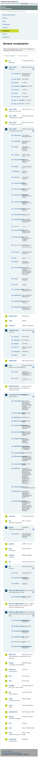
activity (16, 371)
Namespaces (5, 37)
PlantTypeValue (18, 487)
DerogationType (18, 626)
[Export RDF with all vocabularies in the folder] (33, 69)
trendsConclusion (18, 289)
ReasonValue (17, 491)
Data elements (6, 24)
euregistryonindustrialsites (15, 394)
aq (10, 60)
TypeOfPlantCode (18, 637)
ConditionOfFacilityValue (18, 425)
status (15, 355)
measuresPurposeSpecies (18, 202)
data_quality (17, 79)
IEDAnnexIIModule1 (15, 590)
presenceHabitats (18, 230)
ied (10, 566)
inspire (11, 663)
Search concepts (23, 55)
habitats (16, 166)
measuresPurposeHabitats (18, 195)
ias (10, 562)
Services (4, 34)
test (10, 723)
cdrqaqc (16, 147)
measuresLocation (18, 189)
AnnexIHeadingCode (18, 597)
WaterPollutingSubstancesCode (18, 646)
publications (13, 712)
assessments (17, 135)
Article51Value (18, 401)
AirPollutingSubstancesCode (18, 620)
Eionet (9, 11)
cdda (10, 321)
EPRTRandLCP (14, 386)
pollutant (16, 583)
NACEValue (17, 468)
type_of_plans (18, 103)
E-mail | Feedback (7, 751)
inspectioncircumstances (18, 577)
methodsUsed (18, 214)
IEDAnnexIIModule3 (15, 603)
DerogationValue (18, 438)
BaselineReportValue (18, 413)
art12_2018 (12, 109)
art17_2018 (12, 129)
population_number (18, 86)
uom (10, 728)
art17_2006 (12, 116)
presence (16, 89)
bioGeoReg (17, 141)
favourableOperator (18, 159)
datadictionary (14, 330)
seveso (11, 716)
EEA (10, 2)
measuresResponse (18, 208)
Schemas (4, 27)
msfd (10, 699)
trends (15, 284)
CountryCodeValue (18, 432)
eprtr (10, 365)
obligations (17, 351)
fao (10, 521)
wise (10, 732)
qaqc (15, 258)
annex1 (16, 573)
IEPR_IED (12, 654)
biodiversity (13, 316)
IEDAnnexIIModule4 (15, 612)
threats (16, 278)
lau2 (10, 681)
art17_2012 (12, 122)
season (16, 93)
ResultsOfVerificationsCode (18, 631)
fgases (11, 527)
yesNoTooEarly (18, 301)
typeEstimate (17, 295)
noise (11, 705)
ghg (10, 548)
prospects (16, 252)
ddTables (16, 343)
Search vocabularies (10, 55)
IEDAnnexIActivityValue (18, 456)
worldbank (12, 739)
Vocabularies (6, 31)
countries (16, 154)
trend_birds (17, 96)
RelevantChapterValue (18, 501)
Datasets (4, 18)
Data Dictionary (15, 11)
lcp (10, 692)
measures (16, 177)
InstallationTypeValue (18, 464)
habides (11, 555)
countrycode (17, 73)
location (16, 82)
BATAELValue (17, 417)
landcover (12, 669)
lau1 (10, 676)
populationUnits (18, 219)
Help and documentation (8, 15)
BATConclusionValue (18, 421)
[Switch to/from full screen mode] (27, 4)
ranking (16, 261)
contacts (16, 336)
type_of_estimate (18, 100)
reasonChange (18, 267)
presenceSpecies (18, 237)
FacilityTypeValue (18, 453)
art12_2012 (12, 67)
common (12, 325)
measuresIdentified (18, 183)
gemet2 (11, 544)
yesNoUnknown (18, 307)
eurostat (12, 516)
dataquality (13, 360)
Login (24, 4)
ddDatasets (17, 340)
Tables (4, 21)
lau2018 (11, 685)
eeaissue (16, 347)
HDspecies (17, 171)
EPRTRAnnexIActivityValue (18, 446)
